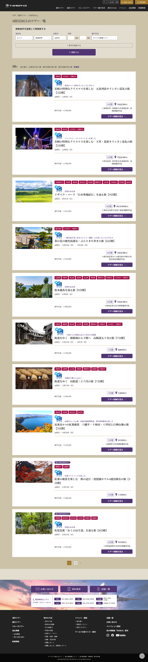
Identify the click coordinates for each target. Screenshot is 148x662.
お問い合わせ (128, 2)
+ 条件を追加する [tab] (74, 45)
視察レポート (49, 642)
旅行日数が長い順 (50, 67)
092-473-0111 (67, 603)
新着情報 (141, 8)
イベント (122, 8)
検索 (116, 2)
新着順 (76, 67)
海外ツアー (60, 8)
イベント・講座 (81, 617)
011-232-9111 (88, 603)
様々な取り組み (19, 637)
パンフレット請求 (113, 626)
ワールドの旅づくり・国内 (85, 631)
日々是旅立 (49, 627)
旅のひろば (112, 8)
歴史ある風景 (49, 624)
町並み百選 (49, 630)
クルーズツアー (84, 8)
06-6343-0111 (88, 599)
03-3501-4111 (67, 599)
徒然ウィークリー (51, 633)
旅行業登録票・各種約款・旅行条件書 (90, 656)
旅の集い (80, 621)
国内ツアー (71, 8)
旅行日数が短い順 (65, 67)
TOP (14, 15)
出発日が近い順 (35, 67)
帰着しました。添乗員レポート (55, 645)
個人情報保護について (71, 656)
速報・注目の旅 (50, 639)
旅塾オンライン (82, 624)
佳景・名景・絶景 (51, 636)
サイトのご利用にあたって (55, 656)
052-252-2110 (107, 599)
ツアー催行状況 (99, 8)
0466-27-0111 (109, 603)
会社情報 (132, 8)
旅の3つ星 (48, 621)
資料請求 (143, 2)
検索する (75, 52)
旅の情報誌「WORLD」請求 (117, 630)
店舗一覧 (105, 589)
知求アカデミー (82, 627)
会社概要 (17, 634)
